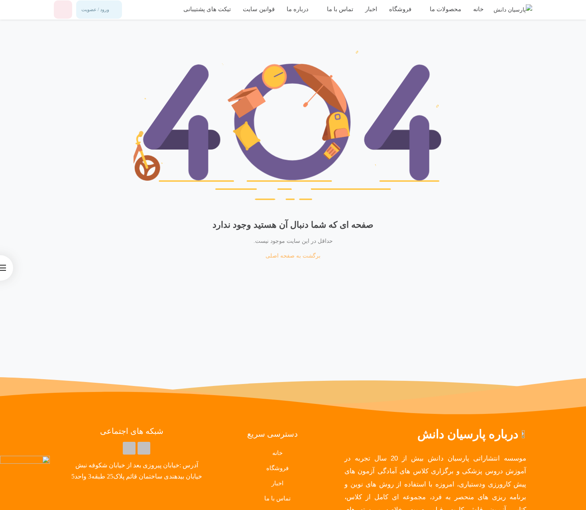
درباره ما (298, 9)
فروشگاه (400, 9)
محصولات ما (444, 9)
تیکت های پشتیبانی (207, 9)
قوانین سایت (259, 9)
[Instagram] (129, 448)
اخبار (371, 9)
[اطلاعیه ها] (63, 9)
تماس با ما (339, 9)
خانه (478, 9)
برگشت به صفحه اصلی (293, 256)
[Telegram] (144, 448)
